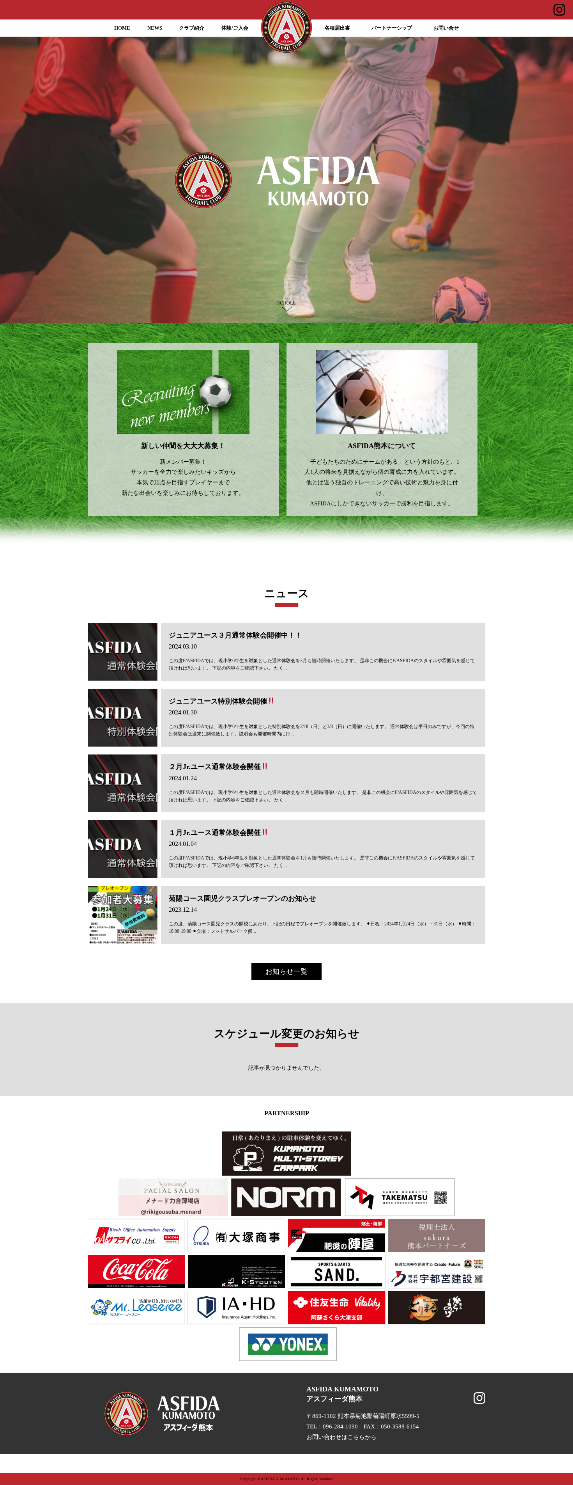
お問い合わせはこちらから (341, 1437)
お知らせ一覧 (286, 971)
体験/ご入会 (234, 28)
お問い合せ (446, 28)
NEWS (154, 28)
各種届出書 (337, 28)
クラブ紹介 (191, 28)
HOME (122, 28)
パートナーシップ (391, 28)
